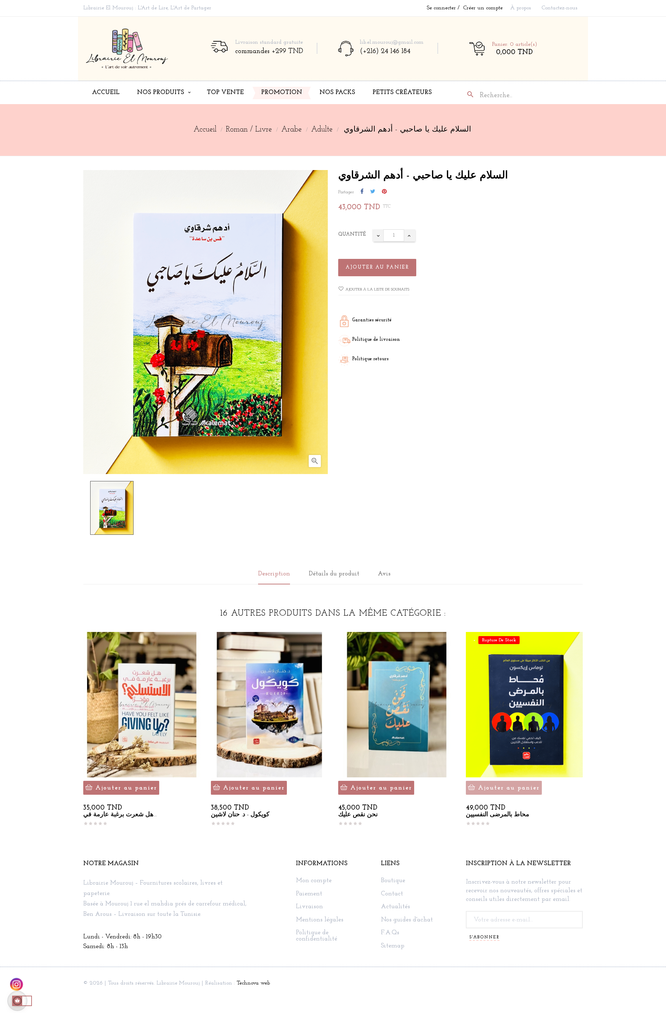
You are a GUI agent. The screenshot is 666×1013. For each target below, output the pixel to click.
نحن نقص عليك (358, 815)
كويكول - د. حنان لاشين (240, 815)
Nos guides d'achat (407, 920)
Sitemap (392, 946)
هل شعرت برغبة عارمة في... (120, 815)
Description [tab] (274, 574)
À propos (520, 8)
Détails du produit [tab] (334, 574)
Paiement (309, 894)
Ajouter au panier (377, 267)
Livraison (309, 907)
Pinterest (384, 191)
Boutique (393, 881)
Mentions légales (319, 920)
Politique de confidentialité (316, 936)
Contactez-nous (559, 8)
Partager (362, 191)
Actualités (395, 907)
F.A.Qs (390, 933)
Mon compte (314, 881)
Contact (392, 894)
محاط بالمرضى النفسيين (497, 815)
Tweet (372, 191)
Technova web (253, 983)
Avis (384, 574)
